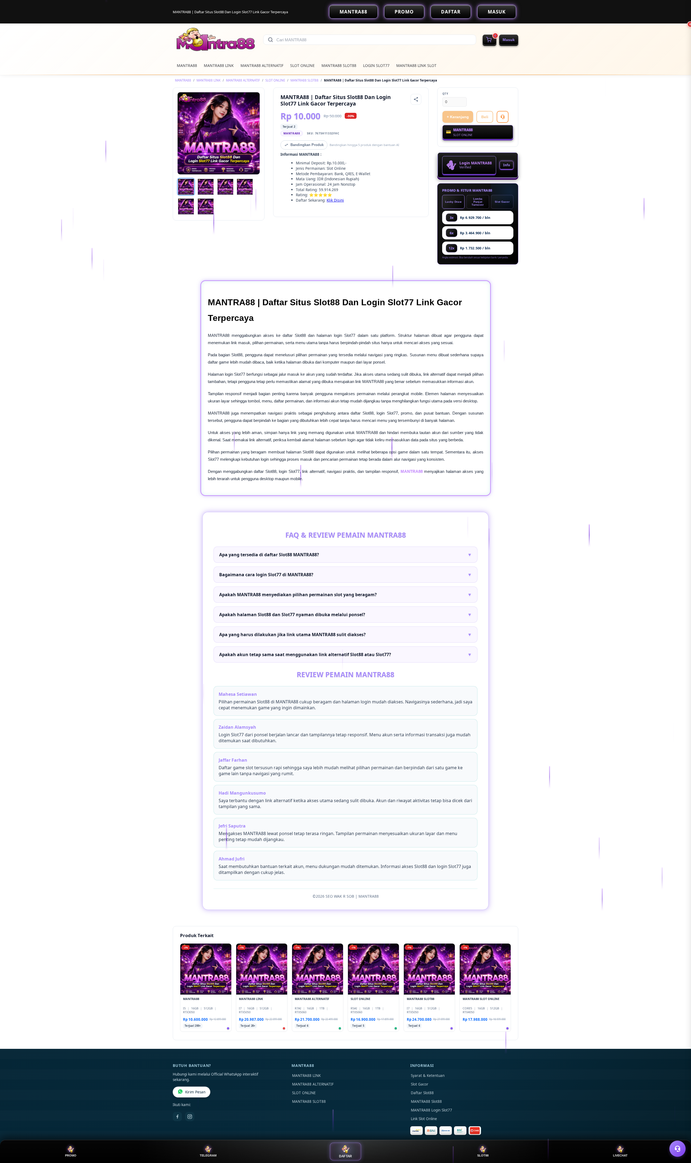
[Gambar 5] (186, 206)
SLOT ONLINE (302, 65)
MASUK (497, 12)
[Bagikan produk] (416, 99)
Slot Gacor (502, 201)
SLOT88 (483, 1155)
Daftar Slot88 (422, 1092)
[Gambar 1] (186, 186)
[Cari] (270, 39)
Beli (484, 117)
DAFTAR (450, 12)
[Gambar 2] (205, 186)
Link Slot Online (424, 1118)
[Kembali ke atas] (679, 1135)
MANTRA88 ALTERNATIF (262, 65)
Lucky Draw (453, 201)
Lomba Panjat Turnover (478, 201)
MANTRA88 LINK (219, 65)
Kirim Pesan (195, 1092)
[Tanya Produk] (503, 117)
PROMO (404, 12)
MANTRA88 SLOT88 (338, 65)
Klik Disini (335, 200)
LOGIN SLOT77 (376, 65)
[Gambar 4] (244, 186)
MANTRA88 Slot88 (426, 1101)
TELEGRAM (208, 1155)
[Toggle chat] (677, 1149)
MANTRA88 (353, 12)
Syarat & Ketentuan (428, 1075)
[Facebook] (177, 1116)
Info (506, 165)
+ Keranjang (458, 117)
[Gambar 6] (205, 206)
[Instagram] (189, 1116)
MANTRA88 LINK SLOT (416, 65)
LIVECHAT (620, 1155)
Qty (445, 94)
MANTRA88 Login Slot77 (431, 1110)
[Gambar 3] (225, 186)
